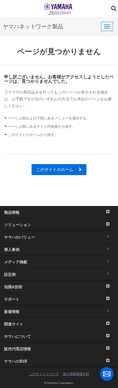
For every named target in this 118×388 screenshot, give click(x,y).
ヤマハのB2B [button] (15, 361)
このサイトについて (44, 374)
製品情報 (11, 212)
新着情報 (11, 311)
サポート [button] (11, 299)
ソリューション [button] (17, 224)
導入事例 (11, 249)
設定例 (10, 274)
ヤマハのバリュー (19, 237)
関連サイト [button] (13, 324)
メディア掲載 (15, 261)
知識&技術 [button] (13, 286)
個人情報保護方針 (76, 374)
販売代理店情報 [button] (17, 348)
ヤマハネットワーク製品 (33, 26)
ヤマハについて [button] (17, 336)
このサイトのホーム (55, 169)
